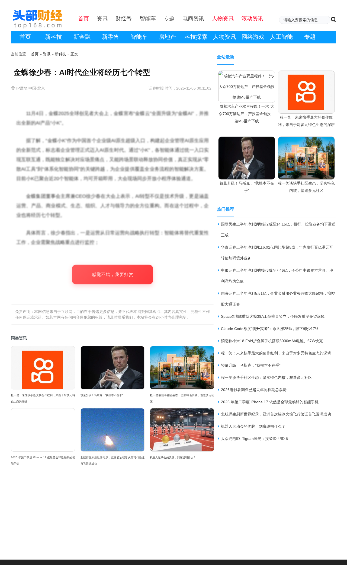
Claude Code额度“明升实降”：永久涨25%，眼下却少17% (269, 328)
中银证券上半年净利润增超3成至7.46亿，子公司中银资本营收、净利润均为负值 (277, 275)
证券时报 (157, 88)
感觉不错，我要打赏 (112, 274)
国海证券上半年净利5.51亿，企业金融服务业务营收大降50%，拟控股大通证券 (278, 298)
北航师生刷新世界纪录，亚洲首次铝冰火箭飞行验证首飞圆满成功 (113, 460)
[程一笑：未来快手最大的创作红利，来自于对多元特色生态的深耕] (306, 76)
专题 (310, 37)
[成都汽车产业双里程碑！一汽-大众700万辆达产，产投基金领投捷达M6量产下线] (246, 76)
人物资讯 (224, 37)
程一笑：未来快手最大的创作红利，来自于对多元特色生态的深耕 (43, 398)
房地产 (167, 37)
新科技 (53, 37)
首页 (25, 37)
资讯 (46, 54)
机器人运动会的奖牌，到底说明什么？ (173, 457)
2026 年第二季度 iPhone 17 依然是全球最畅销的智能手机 (43, 460)
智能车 (138, 37)
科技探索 (196, 37)
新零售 (110, 37)
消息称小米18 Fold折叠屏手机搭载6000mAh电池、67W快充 (272, 341)
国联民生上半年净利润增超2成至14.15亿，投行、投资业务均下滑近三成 (278, 229)
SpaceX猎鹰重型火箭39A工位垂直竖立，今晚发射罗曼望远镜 (272, 316)
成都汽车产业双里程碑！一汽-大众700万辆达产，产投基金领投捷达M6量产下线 (247, 113)
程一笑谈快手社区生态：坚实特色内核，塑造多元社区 (182, 398)
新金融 (82, 37)
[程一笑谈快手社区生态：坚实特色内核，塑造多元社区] (306, 141)
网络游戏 (253, 37)
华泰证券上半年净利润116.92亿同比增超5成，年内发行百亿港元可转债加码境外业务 (277, 252)
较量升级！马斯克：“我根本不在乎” (102, 395)
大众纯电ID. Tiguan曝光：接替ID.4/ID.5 (254, 438)
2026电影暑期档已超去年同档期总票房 (254, 390)
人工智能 (281, 37)
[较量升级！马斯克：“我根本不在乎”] (246, 141)
